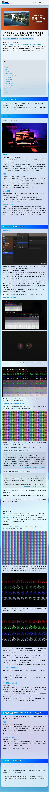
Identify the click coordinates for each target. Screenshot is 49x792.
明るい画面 (7, 71)
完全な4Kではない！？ (10, 79)
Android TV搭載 (8, 73)
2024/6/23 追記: (9, 83)
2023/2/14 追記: (9, 81)
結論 (6, 90)
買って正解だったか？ (9, 92)
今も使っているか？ (8, 64)
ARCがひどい (8, 77)
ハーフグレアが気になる (10, 85)
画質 (6, 69)
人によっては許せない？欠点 (10, 75)
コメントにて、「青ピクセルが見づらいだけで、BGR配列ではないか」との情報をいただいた (23, 527)
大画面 (6, 67)
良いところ (6, 66)
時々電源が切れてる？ (9, 87)
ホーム (34, 2)
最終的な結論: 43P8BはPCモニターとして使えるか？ (15, 89)
